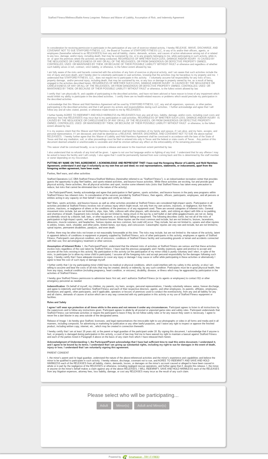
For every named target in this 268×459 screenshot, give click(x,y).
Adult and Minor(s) (151, 405)
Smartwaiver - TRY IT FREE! (144, 457)
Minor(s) (122, 405)
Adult (104, 405)
